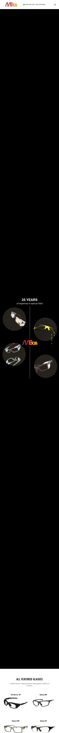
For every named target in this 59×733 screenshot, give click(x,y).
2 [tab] (51, 337)
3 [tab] (51, 340)
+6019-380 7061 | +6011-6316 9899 (35, 4)
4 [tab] (51, 343)
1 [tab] (51, 334)
